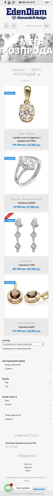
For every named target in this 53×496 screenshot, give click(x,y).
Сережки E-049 (26, 265)
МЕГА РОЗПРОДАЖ (26, 323)
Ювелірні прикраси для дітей (21, 443)
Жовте (8, 404)
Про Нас (28, 464)
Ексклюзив (26, 261)
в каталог (25, 80)
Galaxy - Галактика (26, 133)
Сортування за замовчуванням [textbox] (16, 348)
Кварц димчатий (13, 364)
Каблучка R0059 (26, 202)
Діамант (9, 368)
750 (6, 386)
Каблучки (15, 199)
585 (6, 382)
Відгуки (28, 467)
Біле (7, 400)
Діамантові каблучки (32, 199)
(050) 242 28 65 (28, 2)
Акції (28, 470)
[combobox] (16, 348)
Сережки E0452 (26, 327)
